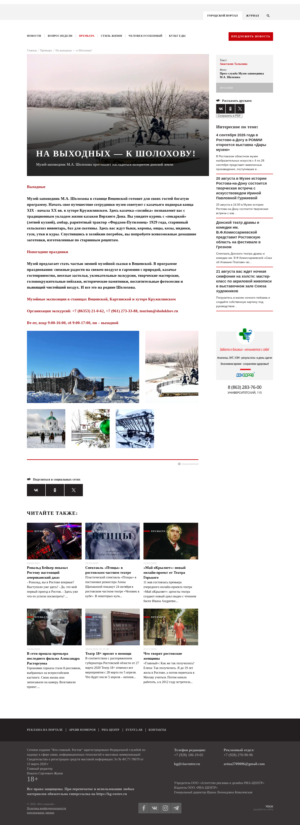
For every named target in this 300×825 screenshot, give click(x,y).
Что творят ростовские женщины (162, 655)
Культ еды (177, 35)
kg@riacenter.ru (187, 764)
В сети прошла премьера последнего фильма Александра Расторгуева (53, 658)
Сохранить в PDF (229, 115)
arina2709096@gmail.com (244, 764)
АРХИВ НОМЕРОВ (82, 729)
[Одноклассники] (55, 490)
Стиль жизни (111, 35)
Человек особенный (145, 35)
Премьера (86, 35)
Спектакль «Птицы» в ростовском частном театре (108, 570)
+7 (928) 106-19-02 (188, 755)
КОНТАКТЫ (157, 729)
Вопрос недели (60, 35)
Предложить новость (250, 36)
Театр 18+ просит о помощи (108, 653)
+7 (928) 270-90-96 (238, 755)
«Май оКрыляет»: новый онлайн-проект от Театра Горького (164, 572)
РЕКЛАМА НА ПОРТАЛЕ (45, 729)
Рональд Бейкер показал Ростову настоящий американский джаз (47, 572)
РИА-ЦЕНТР (111, 729)
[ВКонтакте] (36, 490)
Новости (34, 35)
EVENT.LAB (134, 729)
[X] (73, 490)
